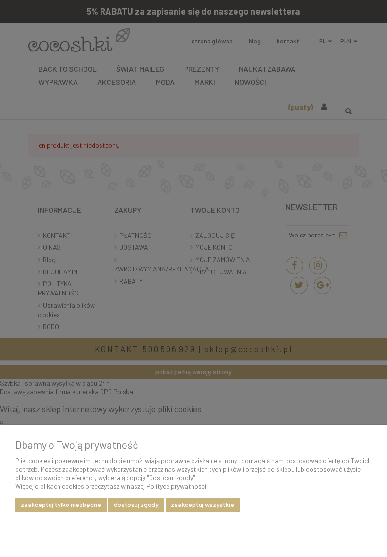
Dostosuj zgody (136, 504)
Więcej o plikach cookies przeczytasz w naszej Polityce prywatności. (111, 486)
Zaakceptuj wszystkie (202, 504)
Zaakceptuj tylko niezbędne (61, 504)
